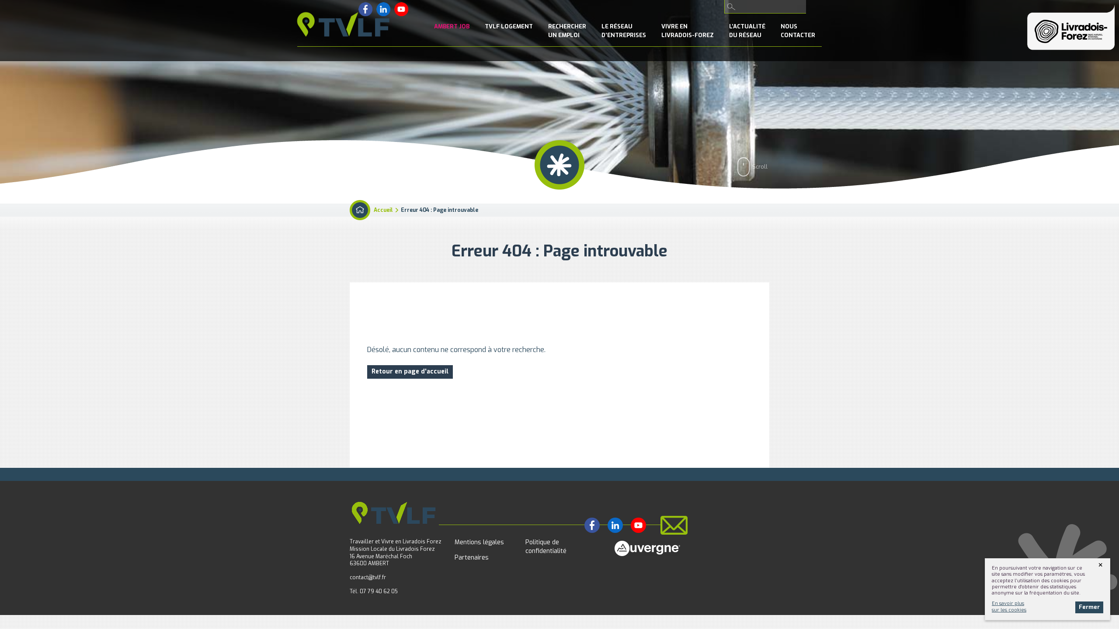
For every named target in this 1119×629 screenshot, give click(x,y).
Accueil (383, 210)
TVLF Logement (509, 26)
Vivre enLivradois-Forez (687, 31)
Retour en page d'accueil (410, 371)
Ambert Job (451, 26)
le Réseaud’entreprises (623, 31)
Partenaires (472, 557)
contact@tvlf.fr (368, 577)
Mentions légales (479, 542)
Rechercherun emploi (567, 31)
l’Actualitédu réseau (747, 31)
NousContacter (798, 31)
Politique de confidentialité (545, 546)
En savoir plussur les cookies (1009, 606)
